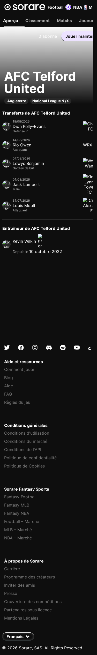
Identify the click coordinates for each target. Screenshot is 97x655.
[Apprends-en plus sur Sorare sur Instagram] (35, 347)
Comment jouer (19, 369)
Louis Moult (24, 205)
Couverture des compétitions (33, 601)
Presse (10, 593)
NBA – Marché (18, 537)
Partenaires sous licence (28, 609)
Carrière (12, 568)
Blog (8, 377)
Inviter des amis (19, 585)
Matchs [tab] (64, 20)
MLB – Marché (18, 529)
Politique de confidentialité (30, 457)
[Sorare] (25, 7)
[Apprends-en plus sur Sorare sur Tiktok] (91, 347)
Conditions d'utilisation (26, 433)
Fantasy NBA (16, 513)
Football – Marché (21, 521)
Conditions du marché (25, 441)
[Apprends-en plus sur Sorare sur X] (7, 347)
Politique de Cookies (24, 466)
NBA (77, 7)
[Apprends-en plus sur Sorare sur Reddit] (63, 347)
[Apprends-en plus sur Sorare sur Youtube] (77, 347)
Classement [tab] (37, 20)
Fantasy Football (20, 496)
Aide (8, 385)
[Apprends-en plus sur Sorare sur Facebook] (21, 347)
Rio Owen (22, 144)
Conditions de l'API (22, 449)
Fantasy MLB (16, 505)
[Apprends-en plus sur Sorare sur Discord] (49, 347)
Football (55, 7)
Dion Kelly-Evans (29, 126)
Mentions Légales (21, 618)
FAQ (8, 394)
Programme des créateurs (29, 576)
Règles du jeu (17, 402)
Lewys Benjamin (28, 163)
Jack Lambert (26, 184)
